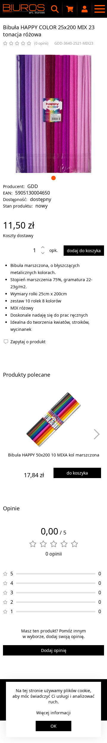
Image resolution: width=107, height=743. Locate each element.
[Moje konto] (84, 8)
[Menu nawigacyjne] (99, 8)
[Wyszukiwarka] (55, 8)
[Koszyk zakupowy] (69, 8)
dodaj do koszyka (84, 250)
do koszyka (77, 473)
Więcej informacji (53, 713)
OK (53, 726)
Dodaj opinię (53, 650)
